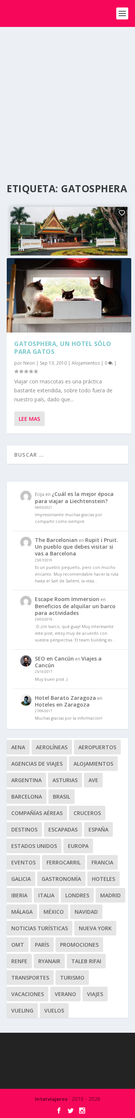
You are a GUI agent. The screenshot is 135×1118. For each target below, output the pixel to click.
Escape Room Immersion (67, 599)
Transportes (30, 977)
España (98, 829)
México (54, 911)
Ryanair (49, 961)
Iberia (19, 895)
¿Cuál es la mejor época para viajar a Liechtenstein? (74, 497)
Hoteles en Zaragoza (62, 704)
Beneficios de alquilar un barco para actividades (75, 609)
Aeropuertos (97, 747)
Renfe (19, 961)
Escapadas (63, 829)
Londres (77, 895)
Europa (78, 845)
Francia (102, 862)
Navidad (86, 911)
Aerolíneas (52, 747)
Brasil (61, 796)
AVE (93, 780)
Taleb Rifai (86, 961)
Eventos (23, 862)
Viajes (95, 994)
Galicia (21, 878)
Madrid (110, 895)
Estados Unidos (34, 845)
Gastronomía (61, 878)
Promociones (79, 944)
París (42, 944)
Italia (46, 895)
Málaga (22, 911)
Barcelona (26, 796)
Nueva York (95, 928)
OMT (17, 944)
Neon (29, 363)
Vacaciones (27, 994)
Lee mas (29, 418)
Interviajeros (51, 1099)
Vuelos (54, 1010)
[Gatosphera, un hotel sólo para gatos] (69, 295)
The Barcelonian (56, 539)
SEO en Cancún (54, 658)
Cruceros (87, 813)
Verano (65, 994)
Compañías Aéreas (37, 813)
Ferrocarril (63, 862)
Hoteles (103, 878)
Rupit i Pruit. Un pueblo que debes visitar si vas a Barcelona (76, 546)
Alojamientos (86, 363)
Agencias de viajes (37, 763)
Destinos (24, 829)
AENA (18, 747)
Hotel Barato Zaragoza (65, 697)
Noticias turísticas (39, 928)
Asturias (65, 780)
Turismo (72, 977)
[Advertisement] (67, 98)
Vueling (22, 1010)
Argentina (26, 780)
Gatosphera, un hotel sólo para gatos (62, 348)
